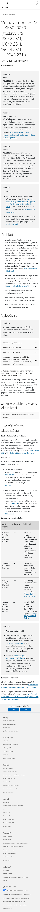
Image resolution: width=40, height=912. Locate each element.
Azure (4, 809)
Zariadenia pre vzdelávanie (10, 771)
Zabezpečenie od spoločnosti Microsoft (13, 805)
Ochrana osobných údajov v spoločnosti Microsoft (15, 877)
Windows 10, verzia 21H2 (12, 347)
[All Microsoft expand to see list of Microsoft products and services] (2, 2)
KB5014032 (9, 485)
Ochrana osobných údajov (22, 898)
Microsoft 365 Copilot (8, 823)
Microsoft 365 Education (9, 778)
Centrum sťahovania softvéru (10, 744)
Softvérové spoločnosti (8, 857)
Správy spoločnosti (7, 873)
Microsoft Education (8, 768)
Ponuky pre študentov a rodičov (11, 789)
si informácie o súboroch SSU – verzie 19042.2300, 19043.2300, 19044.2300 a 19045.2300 (20, 696)
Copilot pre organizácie (9, 720)
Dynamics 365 (6, 812)
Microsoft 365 (6, 727)
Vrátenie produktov (7, 748)
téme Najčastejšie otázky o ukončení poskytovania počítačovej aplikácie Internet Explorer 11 (19, 135)
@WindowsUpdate (13, 224)
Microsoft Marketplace (8, 850)
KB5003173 (13, 503)
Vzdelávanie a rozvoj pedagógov (11, 785)
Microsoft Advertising (8, 819)
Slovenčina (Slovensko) (11, 886)
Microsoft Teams (7, 826)
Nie (26, 709)
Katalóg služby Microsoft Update (30, 595)
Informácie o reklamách (9, 905)
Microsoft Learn (7, 839)
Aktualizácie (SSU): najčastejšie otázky (20, 453)
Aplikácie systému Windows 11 (10, 731)
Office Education (7, 782)
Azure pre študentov (8, 792)
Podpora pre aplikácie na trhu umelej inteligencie (15, 843)
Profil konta (5, 741)
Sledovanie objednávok (8, 751)
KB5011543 (9, 475)
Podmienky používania (8, 901)
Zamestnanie (6, 870)
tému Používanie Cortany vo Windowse (20, 286)
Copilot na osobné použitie (9, 724)
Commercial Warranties (9, 758)
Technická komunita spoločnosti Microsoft (13, 846)
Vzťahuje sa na (7, 65)
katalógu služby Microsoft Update (30, 615)
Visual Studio (6, 860)
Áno (13, 709)
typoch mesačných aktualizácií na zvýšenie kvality (20, 204)
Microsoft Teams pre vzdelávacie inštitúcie (14, 775)
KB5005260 (9, 514)
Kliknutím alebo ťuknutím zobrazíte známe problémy (19, 416)
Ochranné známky (20, 901)
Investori (5, 880)
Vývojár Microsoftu (7, 836)
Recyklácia (5, 754)
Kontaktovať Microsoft (8, 898)
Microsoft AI (6, 802)
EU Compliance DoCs (21, 905)
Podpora (5, 7)
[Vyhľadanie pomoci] (7, 3)
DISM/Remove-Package (14, 643)
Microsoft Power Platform (9, 853)
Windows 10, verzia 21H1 (12, 352)
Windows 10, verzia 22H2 (12, 343)
